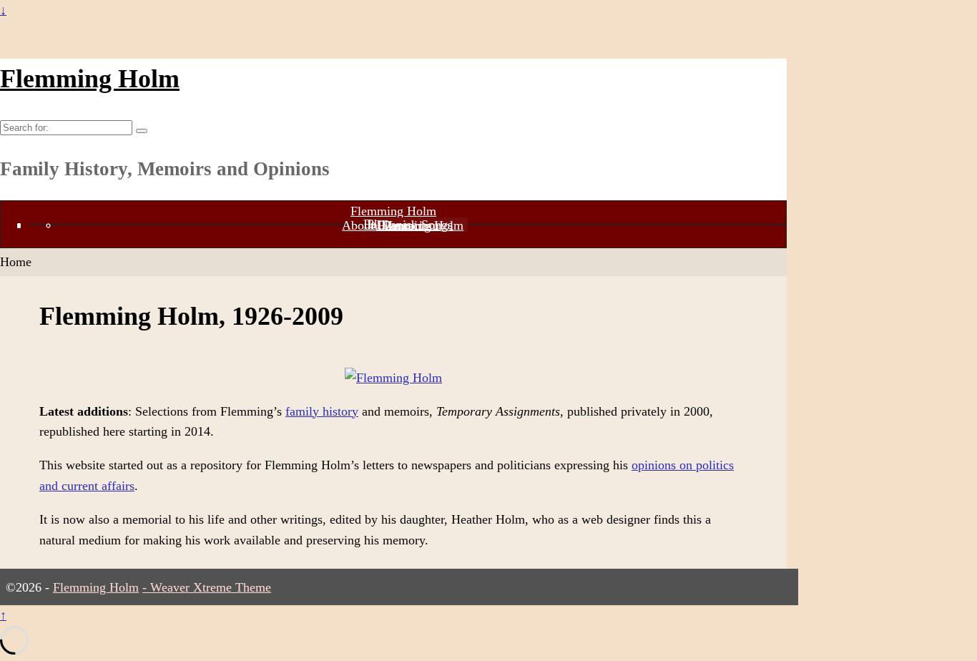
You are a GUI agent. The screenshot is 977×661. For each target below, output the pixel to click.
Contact (403, 225)
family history (321, 411)
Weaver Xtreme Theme (210, 587)
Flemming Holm (90, 78)
